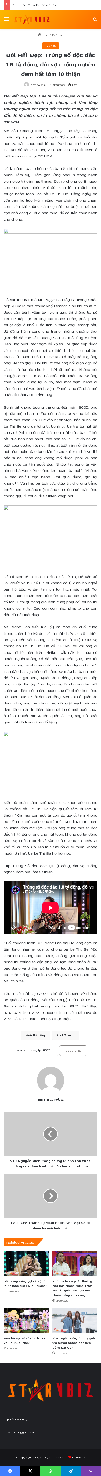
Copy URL (73, 1050)
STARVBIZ (78, 1457)
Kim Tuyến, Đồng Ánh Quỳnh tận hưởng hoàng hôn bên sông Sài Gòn (73, 1342)
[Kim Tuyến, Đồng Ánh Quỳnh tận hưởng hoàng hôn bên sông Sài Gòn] (74, 1320)
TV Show (57, 35)
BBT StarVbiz (38, 85)
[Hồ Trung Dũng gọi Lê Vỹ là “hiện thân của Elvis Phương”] (26, 1263)
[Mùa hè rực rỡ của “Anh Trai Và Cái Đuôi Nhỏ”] (26, 1320)
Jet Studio (67, 1035)
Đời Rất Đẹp (36, 1035)
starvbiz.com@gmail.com (19, 1432)
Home (45, 35)
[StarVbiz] (31, 19)
